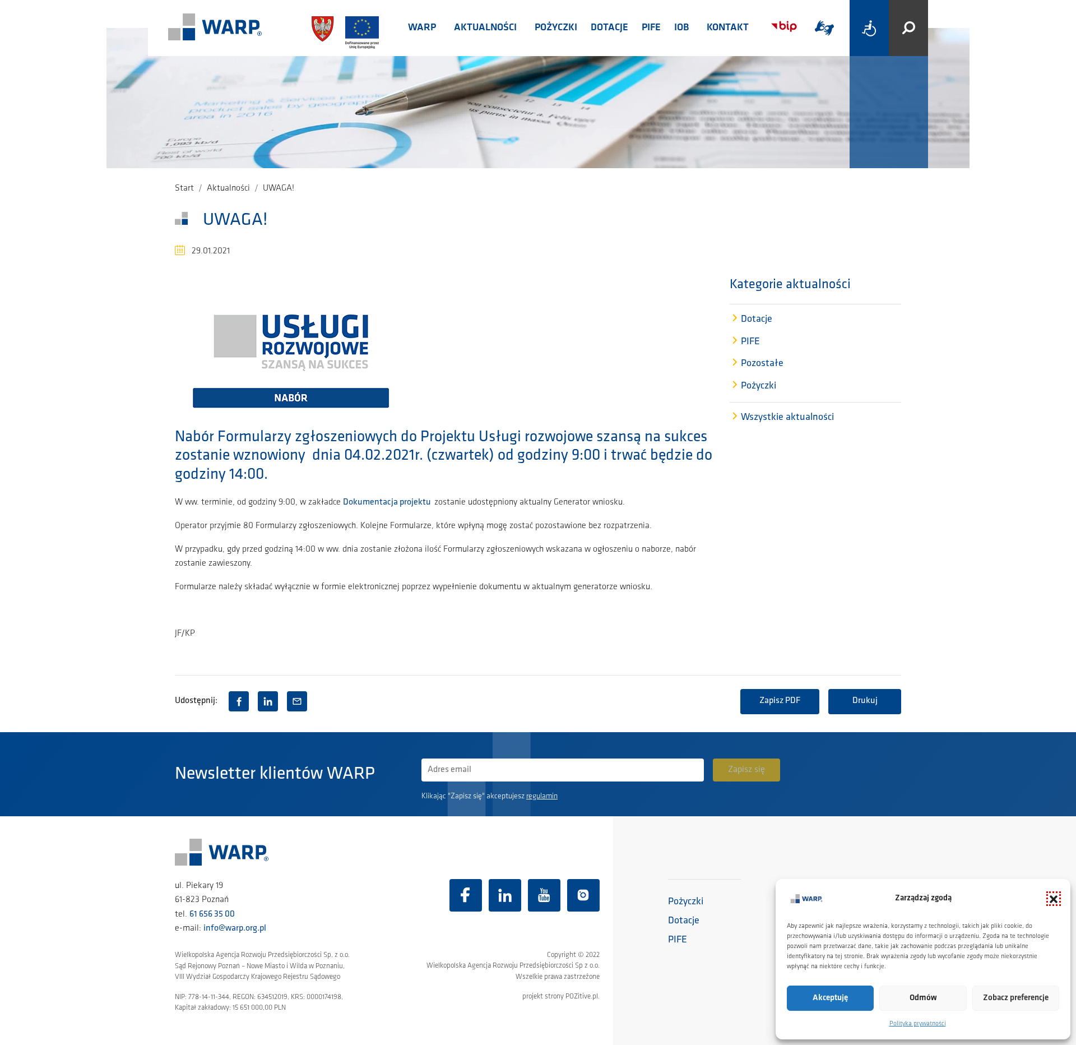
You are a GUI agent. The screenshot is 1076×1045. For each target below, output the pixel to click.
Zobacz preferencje (1016, 998)
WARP (422, 28)
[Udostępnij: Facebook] (239, 701)
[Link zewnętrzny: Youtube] (544, 895)
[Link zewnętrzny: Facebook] (465, 895)
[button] (1053, 898)
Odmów (923, 998)
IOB (681, 28)
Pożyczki (556, 28)
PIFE (651, 28)
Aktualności (485, 28)
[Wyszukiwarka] (908, 28)
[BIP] (784, 26)
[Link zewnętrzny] (824, 28)
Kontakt (728, 28)
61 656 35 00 (212, 914)
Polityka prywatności (917, 1023)
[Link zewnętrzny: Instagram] (583, 895)
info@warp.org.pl (234, 928)
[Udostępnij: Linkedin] (268, 701)
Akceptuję (830, 998)
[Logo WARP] (215, 28)
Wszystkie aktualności (787, 418)
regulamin (542, 796)
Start (184, 188)
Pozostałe (762, 364)
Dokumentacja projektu (388, 502)
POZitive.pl (581, 996)
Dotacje (609, 28)
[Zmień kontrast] (869, 28)
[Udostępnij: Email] (297, 701)
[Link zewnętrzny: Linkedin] (505, 895)
